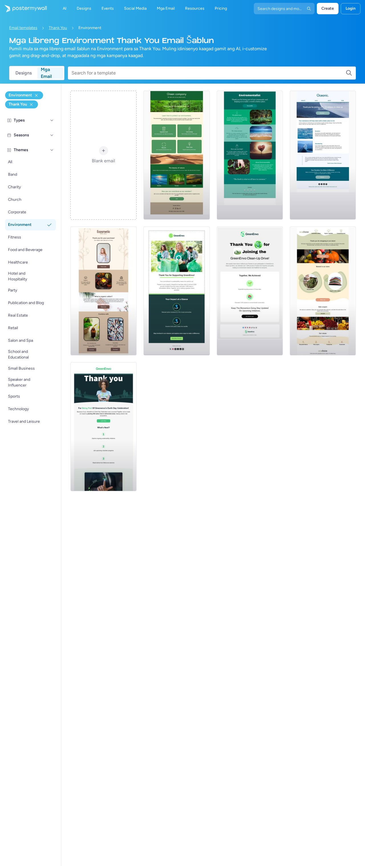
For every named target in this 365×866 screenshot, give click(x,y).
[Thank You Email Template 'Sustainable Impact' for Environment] (176, 290)
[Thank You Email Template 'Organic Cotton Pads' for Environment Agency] (103, 290)
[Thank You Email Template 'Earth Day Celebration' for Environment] (103, 426)
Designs (23, 73)
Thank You (58, 27)
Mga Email (46, 73)
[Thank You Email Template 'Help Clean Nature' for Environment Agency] (176, 155)
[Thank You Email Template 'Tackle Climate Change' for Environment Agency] (323, 155)
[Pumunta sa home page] (23, 8)
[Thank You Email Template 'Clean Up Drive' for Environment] (250, 290)
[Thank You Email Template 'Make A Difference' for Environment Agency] (250, 155)
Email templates (23, 27)
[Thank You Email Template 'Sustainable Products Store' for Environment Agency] (323, 290)
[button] (52, 120)
